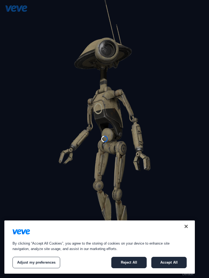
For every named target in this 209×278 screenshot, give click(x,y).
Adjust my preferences (36, 262)
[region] (99, 247)
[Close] (186, 226)
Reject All (129, 262)
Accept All (169, 262)
